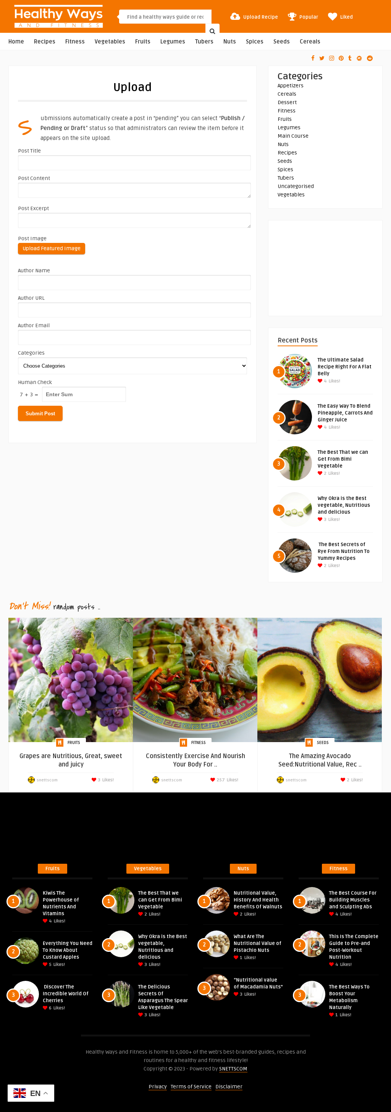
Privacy (158, 1086)
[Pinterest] (341, 58)
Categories (31, 353)
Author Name (34, 270)
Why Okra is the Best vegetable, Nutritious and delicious (344, 505)
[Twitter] (322, 58)
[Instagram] (331, 58)
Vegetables (110, 42)
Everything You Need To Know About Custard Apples (67, 950)
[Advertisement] (325, 268)
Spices (254, 42)
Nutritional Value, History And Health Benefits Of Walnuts (258, 900)
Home (16, 42)
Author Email (34, 325)
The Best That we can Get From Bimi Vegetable (343, 459)
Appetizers (291, 85)
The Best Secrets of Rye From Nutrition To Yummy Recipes (344, 551)
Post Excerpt (33, 208)
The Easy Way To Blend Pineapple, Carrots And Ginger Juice (345, 413)
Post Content (34, 178)
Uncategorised (296, 186)
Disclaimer (228, 1086)
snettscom (47, 780)
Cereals (310, 42)
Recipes (44, 42)
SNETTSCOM (233, 1068)
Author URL (31, 298)
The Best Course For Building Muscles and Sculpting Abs (352, 900)
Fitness (75, 42)
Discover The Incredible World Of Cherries (66, 994)
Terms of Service (191, 1086)
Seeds (281, 42)
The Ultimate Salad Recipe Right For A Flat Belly (345, 367)
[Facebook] (313, 58)
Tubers (204, 42)
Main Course (293, 136)
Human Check (35, 382)
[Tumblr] (350, 58)
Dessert (287, 102)
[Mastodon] (359, 58)
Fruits (142, 42)
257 (220, 780)
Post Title (29, 151)
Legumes (172, 42)
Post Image (32, 238)
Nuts (229, 42)
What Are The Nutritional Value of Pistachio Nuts (257, 943)
